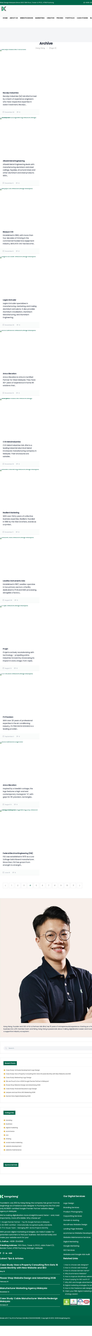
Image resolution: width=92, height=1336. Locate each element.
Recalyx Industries (11, 93)
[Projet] (19, 625)
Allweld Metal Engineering (14, 161)
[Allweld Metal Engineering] (19, 137)
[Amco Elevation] (19, 350)
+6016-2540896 (16, 1241)
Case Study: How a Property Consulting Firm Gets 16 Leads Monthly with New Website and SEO (29, 1266)
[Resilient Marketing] (19, 489)
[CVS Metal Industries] (19, 418)
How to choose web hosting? (76, 1268)
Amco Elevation (9, 373)
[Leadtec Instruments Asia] (19, 557)
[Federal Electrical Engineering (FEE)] (19, 829)
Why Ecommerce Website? (76, 1273)
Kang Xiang (40, 48)
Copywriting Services (72, 1216)
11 (73, 885)
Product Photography (73, 1211)
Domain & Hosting (71, 1220)
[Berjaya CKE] (19, 208)
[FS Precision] (19, 693)
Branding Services (71, 1207)
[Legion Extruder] (19, 276)
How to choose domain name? (77, 1271)
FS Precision (8, 717)
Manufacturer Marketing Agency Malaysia (23, 1288)
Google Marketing (71, 1246)
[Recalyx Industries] (19, 69)
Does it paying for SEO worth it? (77, 1279)
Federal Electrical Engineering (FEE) (18, 853)
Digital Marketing (70, 1241)
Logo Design (68, 1203)
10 (67, 885)
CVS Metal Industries (12, 441)
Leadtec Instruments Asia (14, 581)
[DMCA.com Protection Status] (66, 1302)
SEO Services (69, 1250)
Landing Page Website (73, 1229)
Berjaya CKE (8, 232)
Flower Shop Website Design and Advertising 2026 (28, 1278)
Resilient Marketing (11, 512)
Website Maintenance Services (77, 1237)
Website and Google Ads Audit (76, 1254)
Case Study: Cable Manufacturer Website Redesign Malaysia (29, 1300)
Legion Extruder (9, 300)
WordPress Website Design (75, 1224)
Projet (5, 649)
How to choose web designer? (77, 1265)
